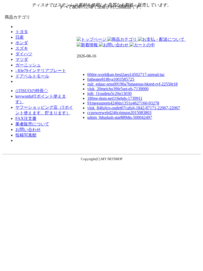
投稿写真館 (25, 135)
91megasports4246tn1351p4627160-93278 (123, 103)
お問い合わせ (28, 129)
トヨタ (21, 31)
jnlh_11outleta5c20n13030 (109, 93)
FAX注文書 (25, 118)
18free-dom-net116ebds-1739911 (114, 98)
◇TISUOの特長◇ (31, 90)
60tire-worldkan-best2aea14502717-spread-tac (126, 74)
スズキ (21, 48)
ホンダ (21, 42)
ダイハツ (23, 54)
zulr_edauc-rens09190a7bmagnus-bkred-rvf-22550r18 (132, 84)
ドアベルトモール (32, 76)
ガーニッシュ (28, 65)
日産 (19, 37)
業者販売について (32, 124)
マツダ (21, 59)
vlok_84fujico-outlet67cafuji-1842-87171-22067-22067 (133, 108)
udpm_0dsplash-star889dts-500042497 (119, 117)
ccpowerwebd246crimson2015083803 (119, 112)
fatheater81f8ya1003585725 (110, 79)
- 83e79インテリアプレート (40, 70)
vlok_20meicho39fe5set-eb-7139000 (118, 89)
